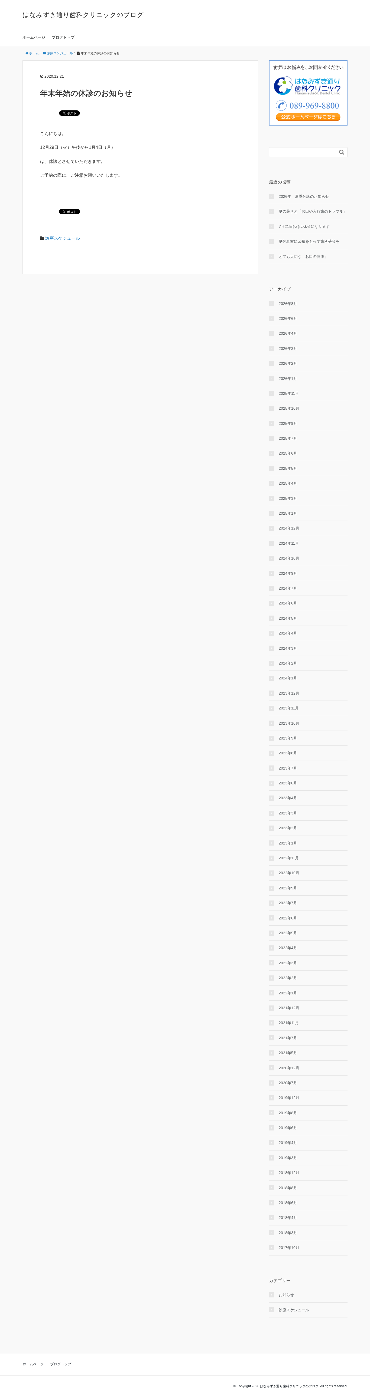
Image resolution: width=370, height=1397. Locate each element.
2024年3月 (288, 648)
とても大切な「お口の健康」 (303, 256)
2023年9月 (288, 738)
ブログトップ (63, 37)
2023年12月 (289, 693)
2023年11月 (289, 708)
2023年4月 (288, 798)
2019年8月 (288, 1113)
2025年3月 (288, 498)
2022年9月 (288, 888)
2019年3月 (288, 1158)
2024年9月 (288, 573)
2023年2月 (288, 828)
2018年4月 (288, 1217)
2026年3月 (288, 348)
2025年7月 (288, 438)
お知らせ (286, 1295)
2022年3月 (288, 963)
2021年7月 (288, 1038)
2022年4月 (288, 948)
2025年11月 (289, 393)
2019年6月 (288, 1128)
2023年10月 (289, 723)
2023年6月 (288, 783)
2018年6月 (288, 1203)
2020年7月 (288, 1083)
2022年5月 (288, 933)
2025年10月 (289, 408)
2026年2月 (288, 363)
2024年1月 (288, 678)
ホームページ (33, 37)
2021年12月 (289, 1008)
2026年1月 (288, 378)
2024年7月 (288, 588)
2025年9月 (288, 423)
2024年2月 (288, 663)
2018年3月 (288, 1233)
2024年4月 (288, 633)
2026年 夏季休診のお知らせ (304, 196)
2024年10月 (289, 558)
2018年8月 (288, 1188)
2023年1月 (288, 843)
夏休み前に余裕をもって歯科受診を (309, 241)
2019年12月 (289, 1098)
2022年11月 (289, 858)
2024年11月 (289, 543)
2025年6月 (288, 453)
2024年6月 (288, 603)
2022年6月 (288, 918)
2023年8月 (288, 753)
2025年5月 (288, 468)
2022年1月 (288, 993)
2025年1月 (288, 513)
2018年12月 (289, 1173)
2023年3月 (288, 813)
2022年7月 (288, 903)
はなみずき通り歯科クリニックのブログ (83, 14)
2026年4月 (288, 333)
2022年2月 (288, 978)
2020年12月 (289, 1068)
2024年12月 (289, 528)
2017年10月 (289, 1247)
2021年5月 (288, 1053)
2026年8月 (288, 303)
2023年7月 (288, 768)
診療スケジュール (62, 238)
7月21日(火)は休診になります (304, 226)
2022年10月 (289, 873)
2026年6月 (288, 318)
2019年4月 (288, 1142)
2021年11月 (289, 1023)
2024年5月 (288, 618)
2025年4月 (288, 483)
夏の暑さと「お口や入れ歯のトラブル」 (313, 211)
